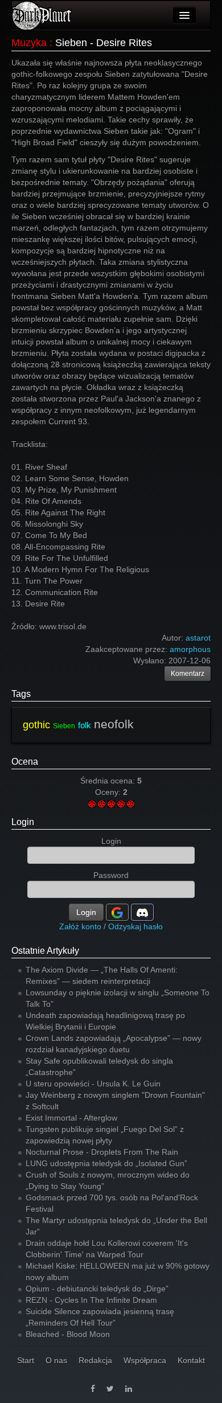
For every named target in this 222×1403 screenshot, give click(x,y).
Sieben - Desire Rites (103, 42)
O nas (56, 1360)
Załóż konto (80, 926)
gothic (36, 725)
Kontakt (191, 1360)
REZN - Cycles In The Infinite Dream (91, 1299)
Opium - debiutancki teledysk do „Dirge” (97, 1288)
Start (25, 1360)
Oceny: (109, 792)
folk (84, 725)
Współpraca (145, 1360)
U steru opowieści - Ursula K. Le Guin (93, 1083)
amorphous (190, 649)
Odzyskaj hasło (135, 926)
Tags (21, 694)
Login (22, 822)
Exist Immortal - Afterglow (71, 1117)
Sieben (64, 726)
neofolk (114, 724)
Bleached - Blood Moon (68, 1334)
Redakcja (95, 1360)
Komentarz (187, 674)
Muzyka (29, 42)
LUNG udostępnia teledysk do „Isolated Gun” (106, 1163)
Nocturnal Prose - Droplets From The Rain (102, 1151)
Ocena (24, 761)
